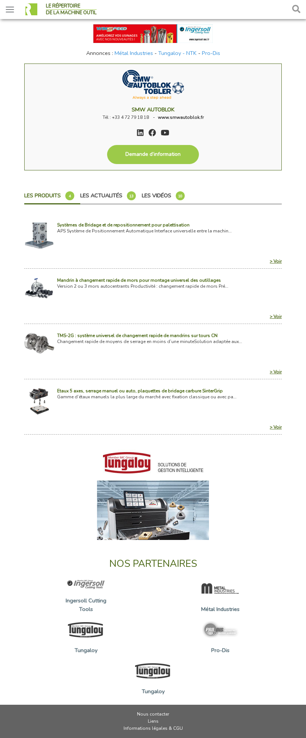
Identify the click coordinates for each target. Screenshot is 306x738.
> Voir (276, 261)
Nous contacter (153, 714)
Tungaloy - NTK (177, 53)
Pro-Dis (211, 53)
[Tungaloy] (153, 492)
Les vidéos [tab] (162, 195)
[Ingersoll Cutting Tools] (153, 33)
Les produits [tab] (47, 195)
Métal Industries (134, 53)
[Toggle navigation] (10, 9)
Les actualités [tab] (107, 195)
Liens (153, 721)
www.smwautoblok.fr (181, 117)
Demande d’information (153, 154)
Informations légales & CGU (153, 728)
